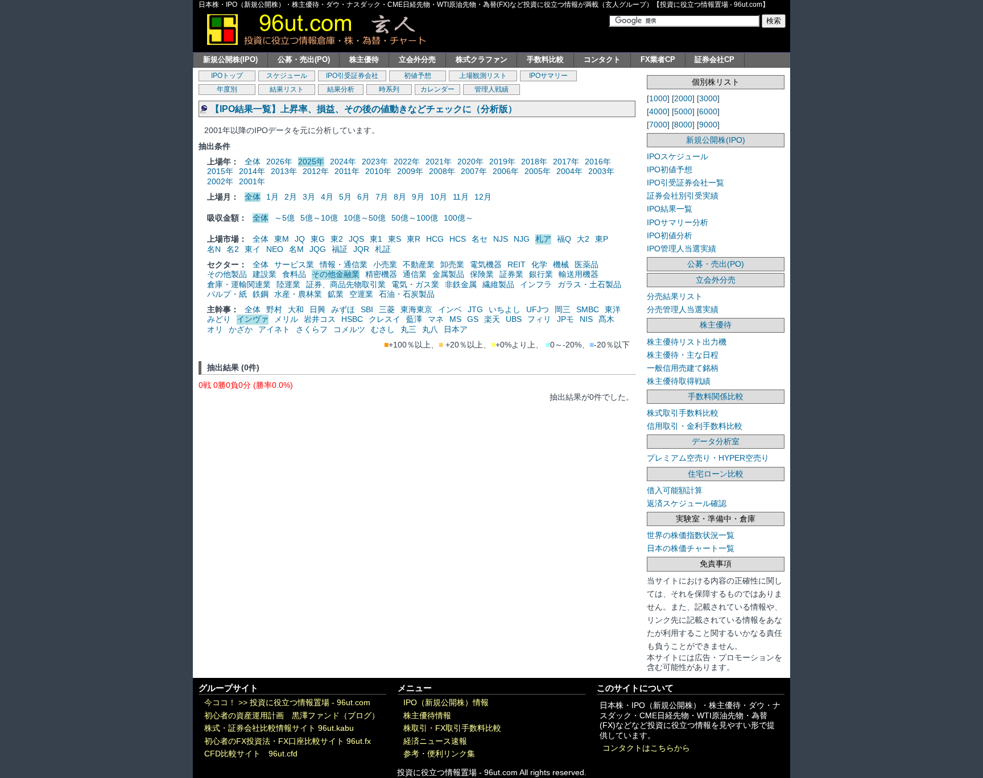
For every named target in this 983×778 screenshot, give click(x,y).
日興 (317, 309)
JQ (300, 238)
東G (318, 238)
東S (394, 238)
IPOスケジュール (677, 156)
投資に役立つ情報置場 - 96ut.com (310, 702)
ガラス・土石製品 (589, 284)
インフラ (536, 284)
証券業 (511, 274)
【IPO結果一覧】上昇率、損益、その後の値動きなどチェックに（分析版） (363, 109)
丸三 (408, 329)
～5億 (284, 217)
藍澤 (414, 319)
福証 (340, 249)
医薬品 (586, 264)
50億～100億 (414, 217)
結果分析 (340, 89)
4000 (658, 111)
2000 (683, 98)
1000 (658, 98)
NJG (522, 238)
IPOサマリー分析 (677, 222)
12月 (482, 196)
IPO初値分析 (669, 235)
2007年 (474, 171)
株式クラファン (481, 59)
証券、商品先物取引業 (346, 284)
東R (413, 238)
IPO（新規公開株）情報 (446, 702)
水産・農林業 (298, 294)
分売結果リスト (675, 296)
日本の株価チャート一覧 (690, 548)
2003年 (601, 171)
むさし (383, 329)
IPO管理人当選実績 (681, 248)
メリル (286, 319)
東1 (376, 238)
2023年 (375, 161)
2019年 (502, 161)
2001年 (252, 181)
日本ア (456, 329)
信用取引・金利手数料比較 (694, 426)
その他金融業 (336, 274)
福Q (564, 238)
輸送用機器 (578, 274)
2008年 (442, 171)
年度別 (227, 89)
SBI (367, 309)
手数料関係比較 (716, 396)
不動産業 (419, 264)
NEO (274, 249)
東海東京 (416, 309)
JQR (361, 249)
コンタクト (602, 59)
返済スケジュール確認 (686, 503)
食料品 (294, 274)
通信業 (415, 274)
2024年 (343, 161)
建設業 (264, 274)
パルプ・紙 (227, 294)
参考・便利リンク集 (439, 754)
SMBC (587, 309)
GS (472, 319)
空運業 (361, 294)
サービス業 (294, 264)
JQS (356, 238)
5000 (683, 111)
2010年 (378, 171)
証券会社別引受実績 (682, 195)
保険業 (482, 274)
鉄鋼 (261, 294)
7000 (658, 124)
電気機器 (486, 264)
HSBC (352, 319)
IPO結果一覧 (669, 208)
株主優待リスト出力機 (686, 341)
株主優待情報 (427, 715)
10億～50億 (365, 217)
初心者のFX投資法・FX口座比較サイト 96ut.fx (287, 741)
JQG (317, 249)
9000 (708, 124)
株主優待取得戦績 (679, 381)
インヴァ (253, 319)
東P (601, 238)
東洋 (613, 309)
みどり (219, 319)
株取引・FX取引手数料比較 (452, 728)
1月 (272, 196)
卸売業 (452, 264)
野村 (274, 309)
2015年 (220, 171)
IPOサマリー (548, 75)
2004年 (569, 171)
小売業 (385, 264)
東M (281, 238)
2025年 (311, 161)
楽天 (492, 319)
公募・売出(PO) (304, 59)
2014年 (252, 171)
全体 (253, 161)
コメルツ (349, 329)
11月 (461, 196)
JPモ (565, 319)
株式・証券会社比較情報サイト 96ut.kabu (279, 728)
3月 (309, 196)
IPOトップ (227, 75)
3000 (708, 98)
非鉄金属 (461, 284)
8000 (683, 124)
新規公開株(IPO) (230, 59)
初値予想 (417, 75)
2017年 (566, 161)
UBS (514, 319)
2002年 (220, 181)
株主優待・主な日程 (682, 354)
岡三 (563, 309)
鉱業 (336, 294)
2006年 (506, 171)
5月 (345, 196)
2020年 (470, 161)
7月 (381, 196)
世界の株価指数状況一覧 (690, 535)
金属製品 (448, 274)
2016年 (598, 161)
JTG (475, 309)
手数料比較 (545, 59)
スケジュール (286, 75)
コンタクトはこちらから (646, 748)
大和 (296, 309)
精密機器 (381, 274)
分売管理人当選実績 (682, 309)
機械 (561, 264)
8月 (400, 196)
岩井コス (320, 319)
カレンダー (437, 89)
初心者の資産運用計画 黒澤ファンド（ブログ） (291, 715)
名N (214, 249)
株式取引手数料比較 (682, 412)
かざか (241, 329)
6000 (708, 111)
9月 (418, 196)
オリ (215, 329)
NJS (500, 238)
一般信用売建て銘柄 (682, 368)
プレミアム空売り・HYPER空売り (708, 457)
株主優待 (364, 59)
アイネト (274, 329)
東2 (337, 238)
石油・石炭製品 (407, 294)
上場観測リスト (483, 75)
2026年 (279, 161)
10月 (438, 196)
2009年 (410, 171)
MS (455, 319)
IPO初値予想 (669, 169)
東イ (253, 249)
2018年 (534, 161)
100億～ (458, 217)
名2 (232, 249)
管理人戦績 (491, 89)
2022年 (407, 161)
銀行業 (541, 274)
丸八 (430, 329)
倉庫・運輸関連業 (239, 284)
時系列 (389, 89)
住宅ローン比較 (716, 473)
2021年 (439, 161)
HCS (457, 238)
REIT (516, 264)
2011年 (347, 171)
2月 (290, 196)
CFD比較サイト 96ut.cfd (251, 754)
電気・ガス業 (415, 284)
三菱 (387, 309)
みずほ (343, 309)
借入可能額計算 (675, 490)
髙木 (606, 319)
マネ (436, 319)
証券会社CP (714, 59)
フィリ (539, 319)
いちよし (505, 309)
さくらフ (312, 329)
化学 (539, 264)
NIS (586, 319)
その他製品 (227, 274)
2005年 (537, 171)
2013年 (284, 171)
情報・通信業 (343, 264)
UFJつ (537, 309)
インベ (450, 309)
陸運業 (288, 284)
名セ (480, 238)
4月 (327, 196)
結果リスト (287, 89)
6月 (363, 196)
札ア (543, 238)
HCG (435, 238)
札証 (383, 249)
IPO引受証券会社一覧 (685, 182)
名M (296, 249)
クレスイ (384, 319)
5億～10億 (319, 217)
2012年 (316, 171)
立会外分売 (417, 59)
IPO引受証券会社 (352, 75)
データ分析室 (716, 441)
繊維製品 (498, 284)
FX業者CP (658, 59)
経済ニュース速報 (435, 741)
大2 (583, 238)
